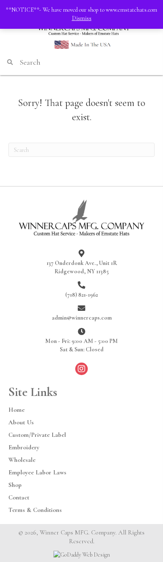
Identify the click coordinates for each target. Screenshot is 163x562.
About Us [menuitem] (21, 422)
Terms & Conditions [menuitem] (35, 510)
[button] (81, 369)
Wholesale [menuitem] (22, 460)
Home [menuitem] (16, 409)
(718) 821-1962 (81, 294)
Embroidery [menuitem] (23, 447)
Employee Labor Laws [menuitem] (37, 472)
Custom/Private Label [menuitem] (37, 435)
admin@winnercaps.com (82, 317)
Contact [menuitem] (18, 497)
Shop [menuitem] (15, 485)
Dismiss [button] (82, 18)
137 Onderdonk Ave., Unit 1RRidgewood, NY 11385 (81, 267)
